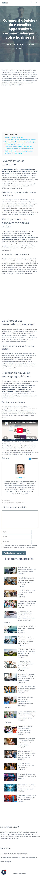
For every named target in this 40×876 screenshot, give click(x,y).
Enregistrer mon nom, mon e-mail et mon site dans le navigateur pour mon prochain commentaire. (20, 547)
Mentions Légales (5, 861)
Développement (9, 502)
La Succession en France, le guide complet (14, 853)
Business (7, 500)
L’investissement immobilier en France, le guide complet (18, 857)
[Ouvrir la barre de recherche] (31, 3)
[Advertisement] (20, 108)
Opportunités (19, 502)
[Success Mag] (5, 3)
